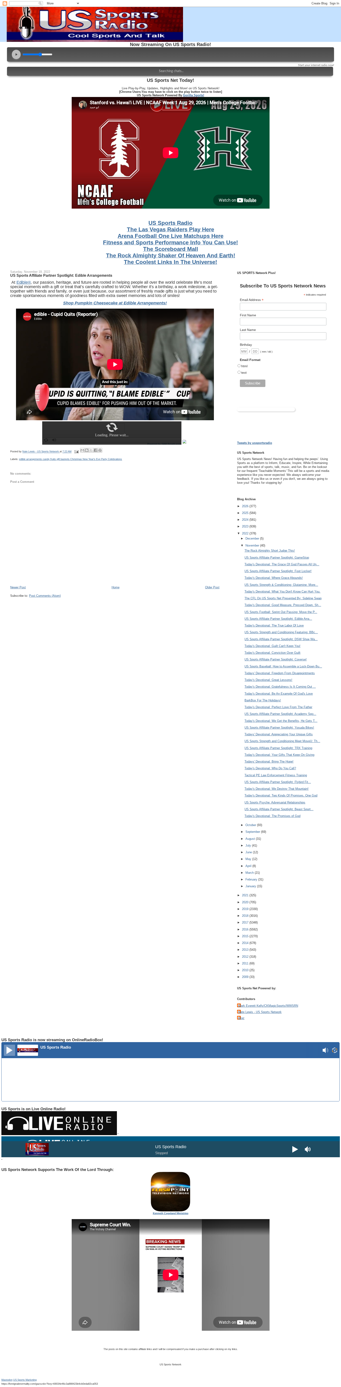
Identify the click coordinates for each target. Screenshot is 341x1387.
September (253, 832)
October (251, 825)
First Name (248, 315)
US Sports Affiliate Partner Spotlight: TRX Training (278, 748)
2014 (245, 943)
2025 (245, 513)
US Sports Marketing (25, 1379)
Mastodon (7, 1379)
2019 (245, 909)
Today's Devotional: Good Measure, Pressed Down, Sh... (282, 605)
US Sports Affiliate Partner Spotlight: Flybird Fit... (277, 782)
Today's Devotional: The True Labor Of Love (274, 625)
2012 (245, 956)
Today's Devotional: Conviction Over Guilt (272, 652)
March (250, 872)
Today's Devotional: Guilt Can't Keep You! (272, 646)
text (244, 372)
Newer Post (18, 587)
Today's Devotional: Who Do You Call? (270, 768)
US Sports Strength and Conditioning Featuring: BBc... (281, 632)
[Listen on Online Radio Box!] (334, 1050)
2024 (245, 519)
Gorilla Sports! (193, 95)
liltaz (241, 1018)
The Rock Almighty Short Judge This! (269, 550)
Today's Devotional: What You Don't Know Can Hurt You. (282, 591)
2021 (245, 895)
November (252, 545)
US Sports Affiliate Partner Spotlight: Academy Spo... (280, 714)
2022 (245, 533)
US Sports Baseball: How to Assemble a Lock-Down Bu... (283, 666)
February (251, 879)
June (249, 852)
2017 (245, 922)
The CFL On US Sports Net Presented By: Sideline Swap (283, 598)
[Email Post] (76, 451)
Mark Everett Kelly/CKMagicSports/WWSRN (268, 1005)
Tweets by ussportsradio (254, 443)
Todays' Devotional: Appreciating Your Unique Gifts (278, 734)
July (248, 845)
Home (115, 587)
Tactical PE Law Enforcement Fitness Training (275, 775)
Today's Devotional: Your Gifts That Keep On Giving (279, 755)
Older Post (212, 587)
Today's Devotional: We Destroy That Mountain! (276, 788)
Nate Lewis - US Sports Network (260, 1012)
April (248, 866)
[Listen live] (9, 1050)
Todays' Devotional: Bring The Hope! (268, 761)
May (248, 859)
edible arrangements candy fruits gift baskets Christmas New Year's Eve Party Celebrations (70, 459)
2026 (245, 506)
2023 (245, 526)
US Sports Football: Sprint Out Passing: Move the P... (280, 612)
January (251, 886)
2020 (245, 902)
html (244, 366)
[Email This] (82, 450)
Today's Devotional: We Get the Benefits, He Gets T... (280, 721)
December (252, 538)
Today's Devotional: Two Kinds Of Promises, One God (280, 795)
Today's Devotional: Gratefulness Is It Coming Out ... (280, 686)
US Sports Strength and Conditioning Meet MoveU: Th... (282, 741)
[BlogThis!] (86, 450)
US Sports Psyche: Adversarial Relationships (274, 802)
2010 (245, 970)
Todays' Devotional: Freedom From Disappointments (279, 673)
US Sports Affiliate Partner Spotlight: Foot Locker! (278, 571)
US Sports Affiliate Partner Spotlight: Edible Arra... (278, 618)
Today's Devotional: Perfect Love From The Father (278, 707)
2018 (245, 915)
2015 (245, 936)
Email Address (252, 300)
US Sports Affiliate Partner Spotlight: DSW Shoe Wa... (281, 639)
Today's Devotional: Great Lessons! (268, 680)
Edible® (23, 282)
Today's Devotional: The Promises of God (272, 816)
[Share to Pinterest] (100, 450)
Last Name (248, 330)
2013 (245, 949)
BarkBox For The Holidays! (262, 700)
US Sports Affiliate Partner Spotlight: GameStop (276, 557)
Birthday (246, 345)
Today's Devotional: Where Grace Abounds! (273, 578)
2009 (245, 977)
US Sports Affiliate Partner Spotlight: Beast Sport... (278, 809)
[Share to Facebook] (95, 450)
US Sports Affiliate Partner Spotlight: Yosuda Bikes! (279, 727)
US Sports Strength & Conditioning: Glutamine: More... (281, 585)
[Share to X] (91, 450)
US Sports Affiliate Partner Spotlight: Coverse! (275, 659)
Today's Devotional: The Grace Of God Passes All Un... (281, 564)
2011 (245, 963)
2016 (245, 929)
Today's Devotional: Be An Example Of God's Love (278, 693)
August (250, 838)
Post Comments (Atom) (45, 595)
